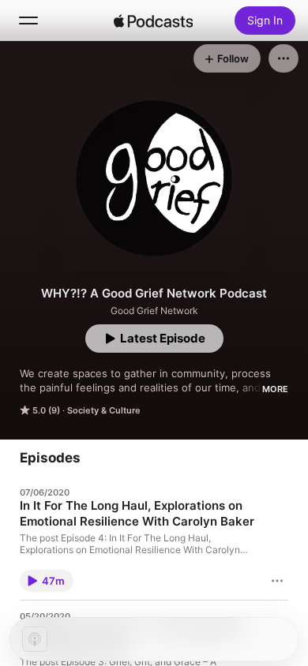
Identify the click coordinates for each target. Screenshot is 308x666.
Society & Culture (104, 410)
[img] (153, 20)
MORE (275, 389)
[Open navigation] (28, 20)
